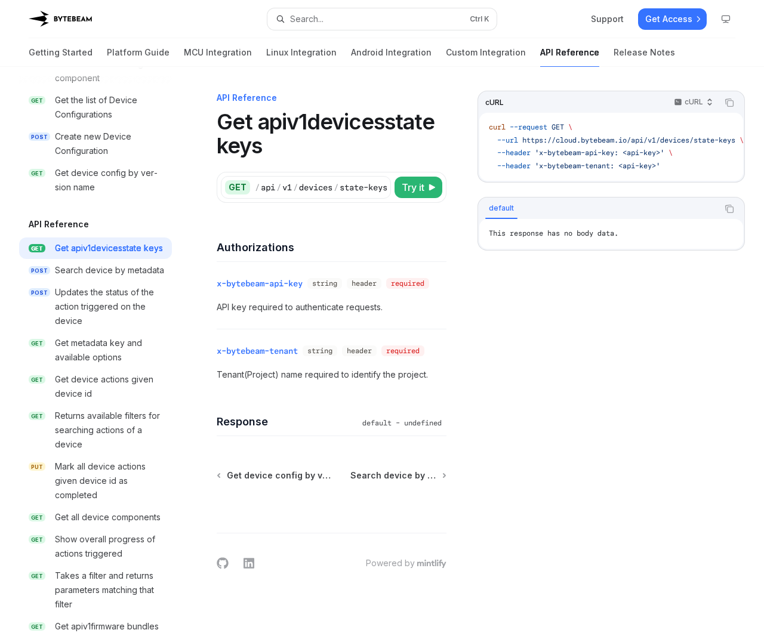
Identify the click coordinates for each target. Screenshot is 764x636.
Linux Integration (301, 52)
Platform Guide (138, 52)
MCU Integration (218, 52)
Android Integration (391, 52)
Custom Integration (486, 52)
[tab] (501, 208)
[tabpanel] (611, 234)
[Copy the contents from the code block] (729, 102)
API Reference (569, 52)
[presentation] (105, 351)
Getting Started (61, 52)
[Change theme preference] (725, 19)
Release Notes (644, 52)
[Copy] (379, 187)
